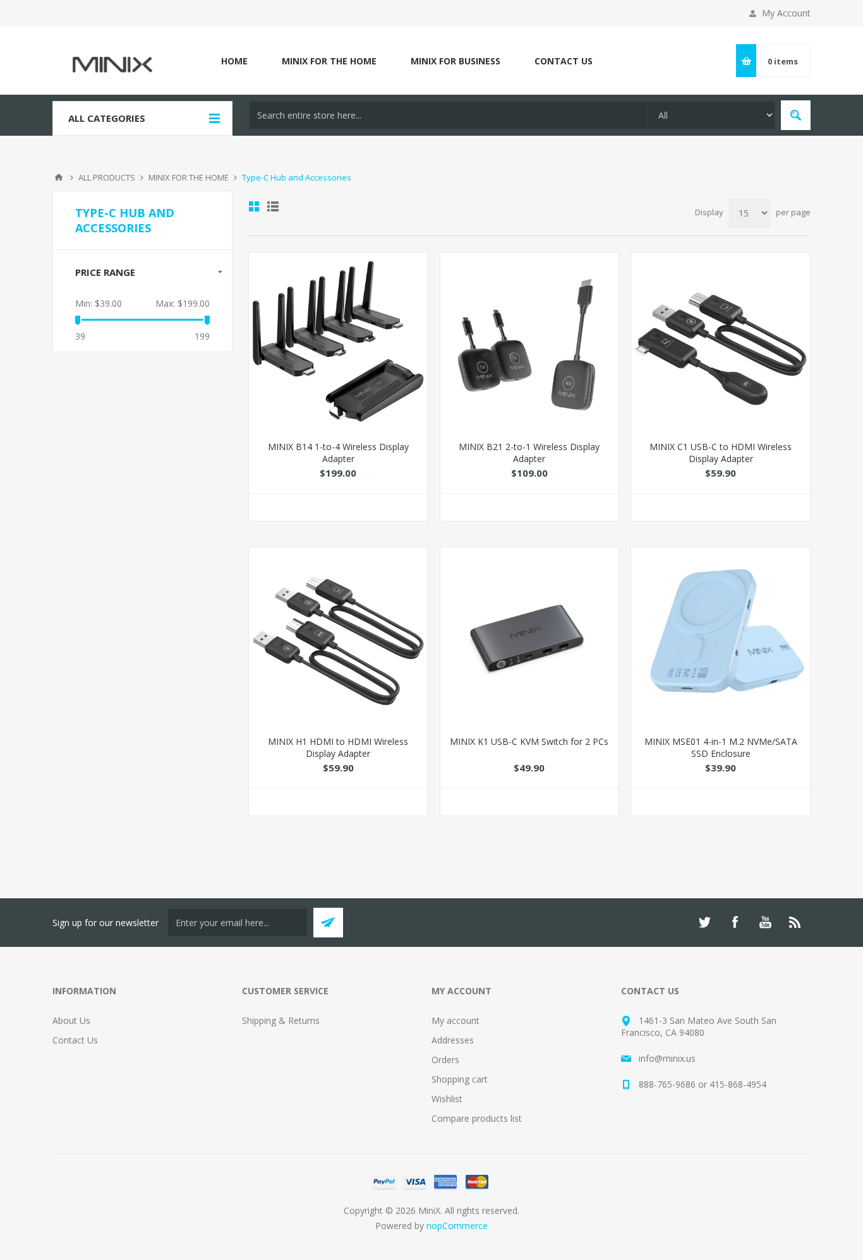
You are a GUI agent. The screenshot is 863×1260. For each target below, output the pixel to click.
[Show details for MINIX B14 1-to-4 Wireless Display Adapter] (338, 342)
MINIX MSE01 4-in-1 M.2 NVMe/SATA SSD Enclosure (720, 747)
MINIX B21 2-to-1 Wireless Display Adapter (529, 453)
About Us (71, 1020)
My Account (786, 13)
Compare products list (476, 1118)
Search (796, 115)
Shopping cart (459, 1079)
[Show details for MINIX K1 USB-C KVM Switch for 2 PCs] (529, 636)
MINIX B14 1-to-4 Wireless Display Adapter (338, 453)
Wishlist (446, 1099)
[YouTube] (765, 922)
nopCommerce (457, 1226)
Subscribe (328, 922)
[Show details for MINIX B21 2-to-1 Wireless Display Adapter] (529, 342)
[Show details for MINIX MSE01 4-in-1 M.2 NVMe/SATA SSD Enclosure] (720, 636)
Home (58, 177)
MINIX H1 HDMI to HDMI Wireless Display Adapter (338, 747)
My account (455, 1020)
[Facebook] (735, 922)
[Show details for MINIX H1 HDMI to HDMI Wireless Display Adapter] (338, 636)
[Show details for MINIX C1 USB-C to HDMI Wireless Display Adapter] (720, 342)
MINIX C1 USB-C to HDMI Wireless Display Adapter (720, 453)
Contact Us (75, 1040)
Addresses (452, 1040)
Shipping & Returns (281, 1020)
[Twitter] (704, 922)
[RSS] (795, 922)
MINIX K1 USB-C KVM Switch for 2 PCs (529, 741)
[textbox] (449, 115)
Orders (445, 1060)
